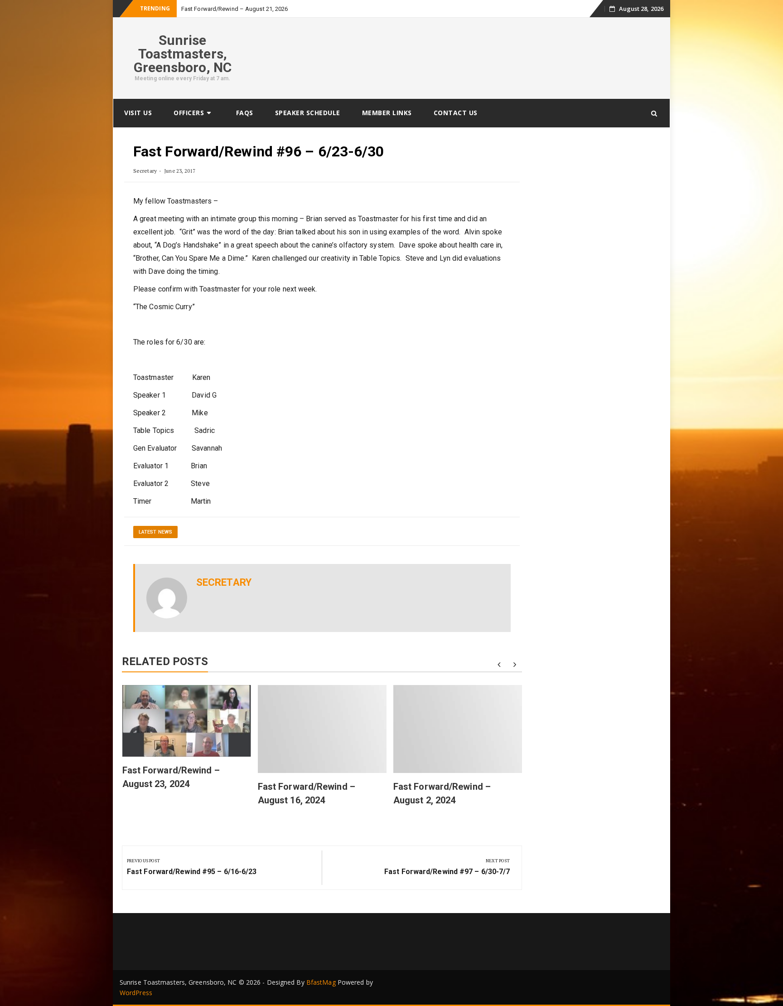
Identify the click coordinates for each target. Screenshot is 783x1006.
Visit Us (138, 112)
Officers (189, 112)
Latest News (155, 532)
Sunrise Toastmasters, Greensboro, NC (183, 53)
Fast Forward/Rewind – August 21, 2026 (234, 8)
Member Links (387, 112)
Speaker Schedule (307, 112)
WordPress (136, 992)
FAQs (244, 112)
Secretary (145, 170)
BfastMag (321, 982)
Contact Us (456, 112)
